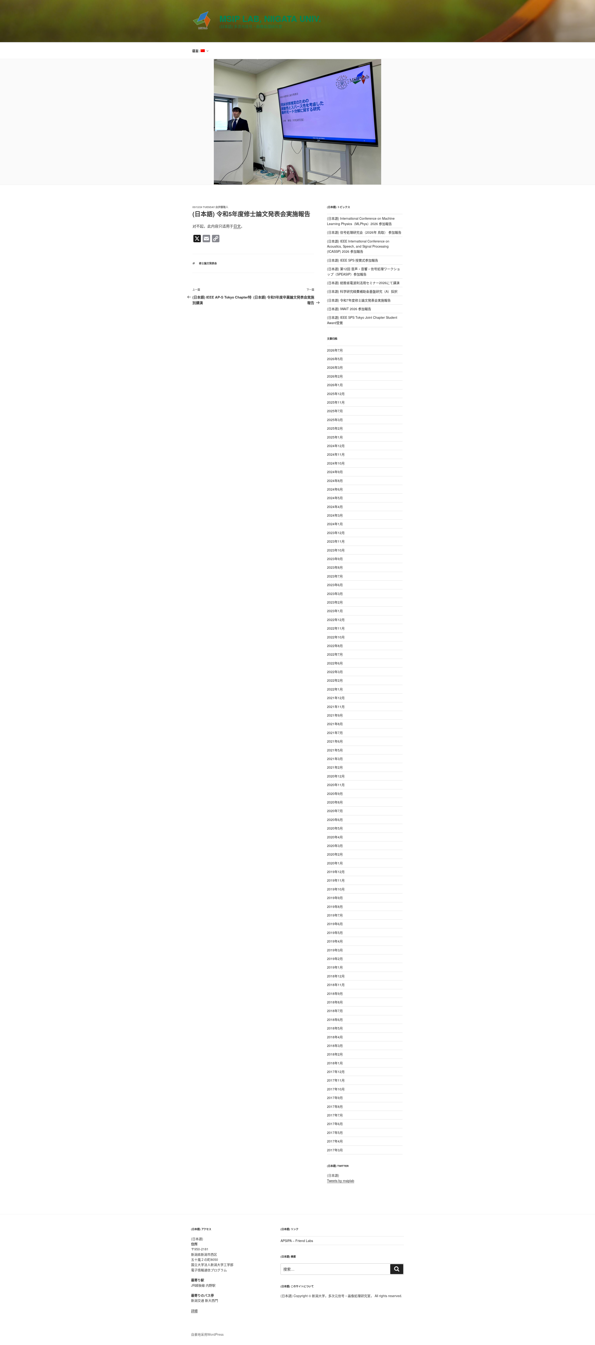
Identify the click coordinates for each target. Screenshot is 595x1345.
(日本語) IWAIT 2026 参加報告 (349, 308)
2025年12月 (336, 393)
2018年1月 (335, 1063)
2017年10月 (336, 1089)
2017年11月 (336, 1080)
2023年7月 (335, 576)
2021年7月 (335, 732)
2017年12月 (336, 1071)
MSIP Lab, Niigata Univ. (270, 18)
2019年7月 (335, 915)
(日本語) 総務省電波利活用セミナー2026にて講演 (363, 282)
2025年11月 (336, 402)
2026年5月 (335, 358)
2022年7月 (335, 654)
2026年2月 (335, 376)
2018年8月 (335, 1002)
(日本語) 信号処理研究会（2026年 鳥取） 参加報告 (364, 232)
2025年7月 (335, 410)
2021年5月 (335, 750)
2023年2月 (335, 602)
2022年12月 (336, 619)
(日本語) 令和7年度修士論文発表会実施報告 (359, 300)
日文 (237, 226)
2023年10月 (336, 550)
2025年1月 (335, 437)
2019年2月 (335, 958)
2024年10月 (336, 463)
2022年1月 (335, 689)
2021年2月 (335, 767)
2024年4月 (335, 506)
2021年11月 (336, 706)
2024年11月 (336, 454)
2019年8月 (335, 906)
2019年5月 (335, 932)
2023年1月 (335, 610)
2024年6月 (335, 489)
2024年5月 (335, 497)
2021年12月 (336, 697)
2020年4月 (335, 837)
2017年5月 (335, 1132)
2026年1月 (335, 384)
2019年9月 (335, 897)
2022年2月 (335, 680)
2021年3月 (335, 758)
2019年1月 (335, 967)
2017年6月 (335, 1123)
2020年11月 (336, 784)
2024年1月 (335, 523)
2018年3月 (335, 1045)
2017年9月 (335, 1097)
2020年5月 (335, 828)
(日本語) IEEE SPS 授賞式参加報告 (352, 260)
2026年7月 (335, 350)
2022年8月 (335, 645)
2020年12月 (336, 776)
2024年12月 (336, 445)
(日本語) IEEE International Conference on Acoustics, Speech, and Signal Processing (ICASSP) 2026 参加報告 (358, 246)
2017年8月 (335, 1106)
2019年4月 (335, 941)
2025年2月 (335, 428)
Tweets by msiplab (340, 1180)
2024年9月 (335, 471)
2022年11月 (336, 628)
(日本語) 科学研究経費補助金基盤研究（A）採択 (362, 291)
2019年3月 (335, 950)
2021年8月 (335, 723)
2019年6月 (335, 923)
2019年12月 (336, 871)
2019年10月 (336, 889)
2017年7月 (335, 1115)
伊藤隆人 (223, 207)
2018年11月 (336, 984)
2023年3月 (335, 593)
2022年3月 (335, 671)
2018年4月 (335, 1037)
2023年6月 (335, 584)
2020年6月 (335, 819)
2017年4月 (335, 1141)
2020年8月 (335, 802)
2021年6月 (335, 741)
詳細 (194, 1310)
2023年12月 (336, 532)
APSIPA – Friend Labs (297, 1240)
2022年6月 (335, 663)
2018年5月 (335, 1028)
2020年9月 (335, 793)
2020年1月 (335, 863)
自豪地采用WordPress (207, 1334)
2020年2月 (335, 854)
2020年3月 (335, 845)
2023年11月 (336, 541)
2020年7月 (335, 810)
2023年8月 (335, 567)
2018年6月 (335, 1019)
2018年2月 (335, 1054)
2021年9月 (335, 715)
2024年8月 (335, 480)
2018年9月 (335, 993)
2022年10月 (336, 637)
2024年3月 (335, 515)
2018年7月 (335, 1010)
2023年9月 (335, 558)
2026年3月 (335, 367)
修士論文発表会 (208, 263)
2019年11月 (336, 880)
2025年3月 (335, 419)
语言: (196, 50)
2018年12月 (336, 976)
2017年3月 (335, 1150)
